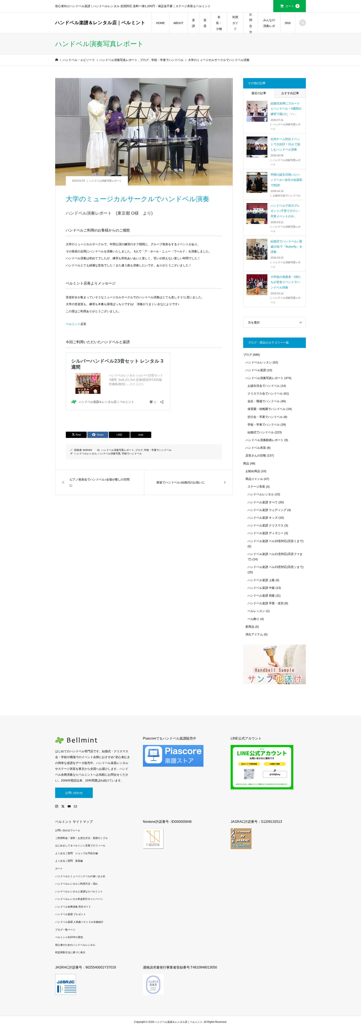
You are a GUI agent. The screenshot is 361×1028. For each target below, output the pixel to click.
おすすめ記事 (290, 93)
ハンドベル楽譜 (255, 370)
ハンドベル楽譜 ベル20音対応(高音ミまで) (276, 541)
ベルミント (73, 324)
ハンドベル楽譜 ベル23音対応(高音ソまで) (276, 567)
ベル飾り (253, 619)
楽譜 (193, 23)
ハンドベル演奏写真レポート (105, 180)
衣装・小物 (219, 22)
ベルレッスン (256, 611)
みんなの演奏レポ (269, 23)
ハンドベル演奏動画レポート (264, 440)
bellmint (87, 450)
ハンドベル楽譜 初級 (261, 595)
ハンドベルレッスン (258, 362)
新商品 (249, 626)
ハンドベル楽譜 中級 (261, 587)
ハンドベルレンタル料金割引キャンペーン (79, 899)
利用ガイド (235, 22)
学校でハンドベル (132, 453)
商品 (246, 463)
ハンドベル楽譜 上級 (261, 580)
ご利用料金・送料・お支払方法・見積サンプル (81, 838)
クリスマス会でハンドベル (265, 393)
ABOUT (178, 23)
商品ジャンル (254, 478)
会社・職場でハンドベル (264, 401)
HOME (160, 23)
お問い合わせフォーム (67, 830)
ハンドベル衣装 (255, 447)
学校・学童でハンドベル (158, 450)
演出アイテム (254, 634)
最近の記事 (259, 93)
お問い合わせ (74, 792)
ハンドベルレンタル (85, 453)
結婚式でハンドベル (261, 432)
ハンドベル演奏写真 (109, 453)
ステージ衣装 (256, 486)
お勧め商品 (252, 471)
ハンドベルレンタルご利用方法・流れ (76, 883)
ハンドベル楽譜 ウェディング (267, 510)
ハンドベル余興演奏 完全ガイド (73, 906)
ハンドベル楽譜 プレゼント (70, 914)
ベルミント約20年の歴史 (69, 937)
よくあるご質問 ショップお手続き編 (76, 853)
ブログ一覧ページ (65, 929)
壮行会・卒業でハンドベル (265, 417)
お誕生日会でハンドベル (264, 385)
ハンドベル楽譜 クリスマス (265, 525)
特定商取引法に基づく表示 (70, 952)
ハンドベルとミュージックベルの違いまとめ (80, 876)
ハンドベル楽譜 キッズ (263, 517)
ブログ (139, 450)
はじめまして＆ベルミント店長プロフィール (80, 845)
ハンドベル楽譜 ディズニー (265, 533)
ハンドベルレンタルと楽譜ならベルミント (79, 891)
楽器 (204, 23)
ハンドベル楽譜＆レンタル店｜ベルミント (100, 22)
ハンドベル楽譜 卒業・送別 (265, 603)
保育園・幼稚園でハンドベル (267, 409)
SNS (288, 23)
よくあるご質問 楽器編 (69, 860)
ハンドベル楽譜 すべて (263, 502)
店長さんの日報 (255, 455)
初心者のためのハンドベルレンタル (75, 944)
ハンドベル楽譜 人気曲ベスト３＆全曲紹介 (79, 922)
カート (291, 6)
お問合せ (250, 23)
